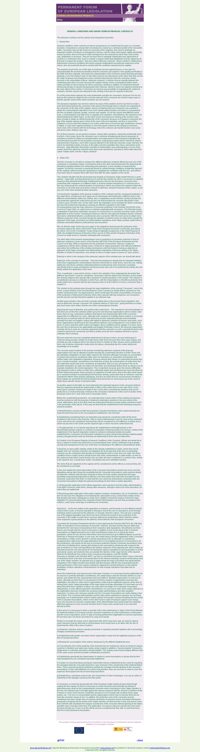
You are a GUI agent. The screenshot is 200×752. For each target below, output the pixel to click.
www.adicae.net (107, 748)
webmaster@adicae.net (160, 748)
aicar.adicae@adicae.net (40, 748)
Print (62, 740)
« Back (140, 740)
